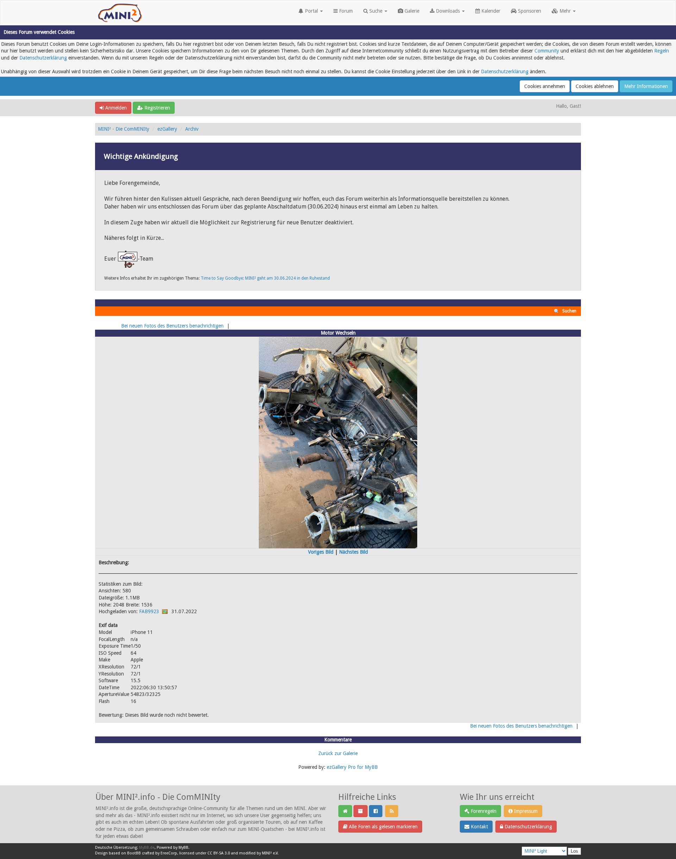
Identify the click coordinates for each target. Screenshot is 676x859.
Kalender (490, 11)
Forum (345, 11)
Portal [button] (311, 11)
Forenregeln (482, 811)
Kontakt (478, 826)
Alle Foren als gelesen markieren (383, 826)
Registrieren (156, 108)
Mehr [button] (565, 11)
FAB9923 (149, 611)
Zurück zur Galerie (338, 753)
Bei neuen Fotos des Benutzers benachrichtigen (172, 326)
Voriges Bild (320, 552)
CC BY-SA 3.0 (218, 853)
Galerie (411, 11)
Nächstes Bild (353, 552)
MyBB (183, 847)
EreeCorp (169, 853)
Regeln (661, 51)
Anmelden (115, 108)
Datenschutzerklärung (43, 58)
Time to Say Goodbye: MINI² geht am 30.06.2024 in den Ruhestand (265, 278)
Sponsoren (529, 11)
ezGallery (167, 129)
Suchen (569, 311)
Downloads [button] (447, 11)
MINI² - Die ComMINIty (123, 129)
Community (546, 51)
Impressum (525, 811)
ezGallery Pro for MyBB (352, 767)
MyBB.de (147, 847)
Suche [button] (376, 11)
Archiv (192, 129)
